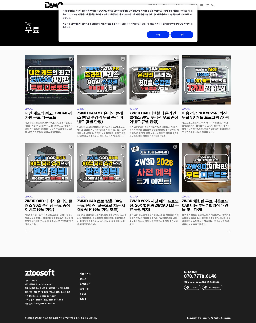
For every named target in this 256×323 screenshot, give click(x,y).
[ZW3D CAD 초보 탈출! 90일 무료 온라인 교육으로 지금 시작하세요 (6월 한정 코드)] (102, 167)
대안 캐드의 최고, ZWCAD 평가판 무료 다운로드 (48, 115)
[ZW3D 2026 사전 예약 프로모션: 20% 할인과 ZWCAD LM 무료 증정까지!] (154, 167)
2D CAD (29, 108)
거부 (182, 34)
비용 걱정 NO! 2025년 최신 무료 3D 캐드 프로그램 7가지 (205, 115)
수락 (158, 34)
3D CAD (133, 108)
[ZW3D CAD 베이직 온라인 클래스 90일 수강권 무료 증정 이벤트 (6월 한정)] (49, 167)
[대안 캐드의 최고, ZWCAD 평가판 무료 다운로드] (49, 80)
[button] (212, 5)
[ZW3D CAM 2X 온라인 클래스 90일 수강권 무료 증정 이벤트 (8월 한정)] (102, 80)
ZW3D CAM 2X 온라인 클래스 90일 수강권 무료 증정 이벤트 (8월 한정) (100, 117)
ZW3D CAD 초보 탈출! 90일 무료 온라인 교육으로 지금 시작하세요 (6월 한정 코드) (101, 205)
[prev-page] (27, 231)
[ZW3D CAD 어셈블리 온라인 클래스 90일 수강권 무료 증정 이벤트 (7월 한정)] (154, 80)
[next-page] (228, 231)
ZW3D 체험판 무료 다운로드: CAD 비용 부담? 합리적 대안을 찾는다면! (205, 205)
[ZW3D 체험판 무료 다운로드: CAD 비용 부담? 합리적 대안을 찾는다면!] (206, 167)
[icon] (207, 5)
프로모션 (82, 108)
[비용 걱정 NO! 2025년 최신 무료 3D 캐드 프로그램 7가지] (206, 80)
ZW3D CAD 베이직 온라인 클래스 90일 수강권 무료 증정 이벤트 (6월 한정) (48, 205)
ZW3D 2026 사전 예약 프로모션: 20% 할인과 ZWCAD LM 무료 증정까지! (154, 205)
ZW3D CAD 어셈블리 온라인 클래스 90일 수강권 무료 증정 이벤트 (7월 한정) (153, 117)
